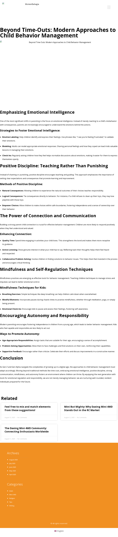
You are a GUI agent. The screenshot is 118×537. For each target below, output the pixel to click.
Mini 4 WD (12, 495)
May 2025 (12, 471)
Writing (11, 506)
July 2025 (12, 463)
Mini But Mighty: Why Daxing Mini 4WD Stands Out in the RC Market (88, 408)
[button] (109, 7)
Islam (11, 491)
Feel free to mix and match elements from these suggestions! (28, 408)
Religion (12, 498)
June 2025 (12, 467)
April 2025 (12, 474)
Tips (10, 502)
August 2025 (13, 460)
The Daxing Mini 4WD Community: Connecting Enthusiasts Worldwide (27, 430)
